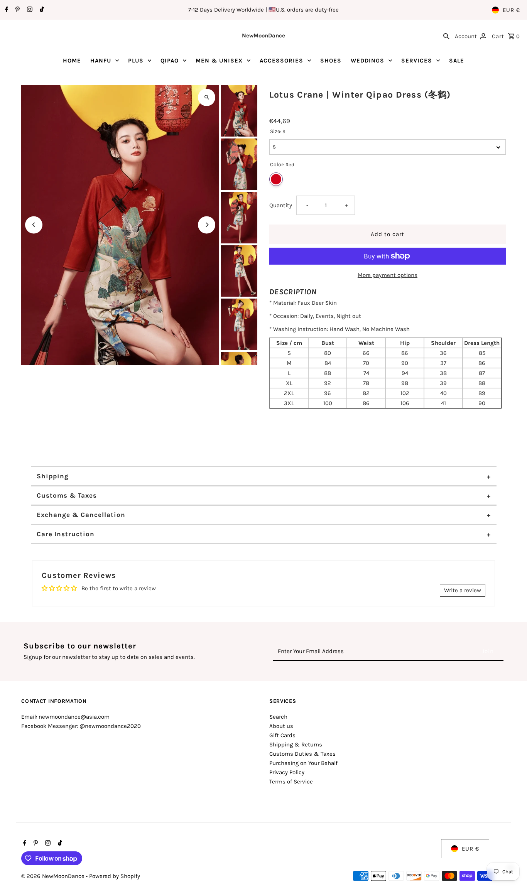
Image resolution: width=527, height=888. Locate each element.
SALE (456, 60)
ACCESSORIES (281, 60)
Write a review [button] (462, 590)
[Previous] (33, 224)
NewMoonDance (263, 35)
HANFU (100, 60)
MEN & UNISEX (219, 60)
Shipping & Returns (295, 744)
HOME (72, 60)
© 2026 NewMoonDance (53, 876)
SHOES (330, 60)
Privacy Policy (286, 772)
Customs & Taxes (67, 495)
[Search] (446, 35)
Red (276, 179)
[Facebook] (5, 10)
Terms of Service (291, 781)
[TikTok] (41, 10)
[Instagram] (28, 10)
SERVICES (416, 60)
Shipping (53, 476)
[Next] (206, 224)
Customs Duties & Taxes (302, 753)
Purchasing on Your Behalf (303, 763)
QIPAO (169, 60)
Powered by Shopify (114, 876)
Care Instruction (66, 534)
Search (278, 716)
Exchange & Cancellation (81, 514)
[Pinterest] (17, 10)
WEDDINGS (367, 60)
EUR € (511, 10)
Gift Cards (282, 735)
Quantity (280, 205)
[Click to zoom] (206, 97)
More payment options (387, 275)
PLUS (136, 60)
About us (281, 726)
